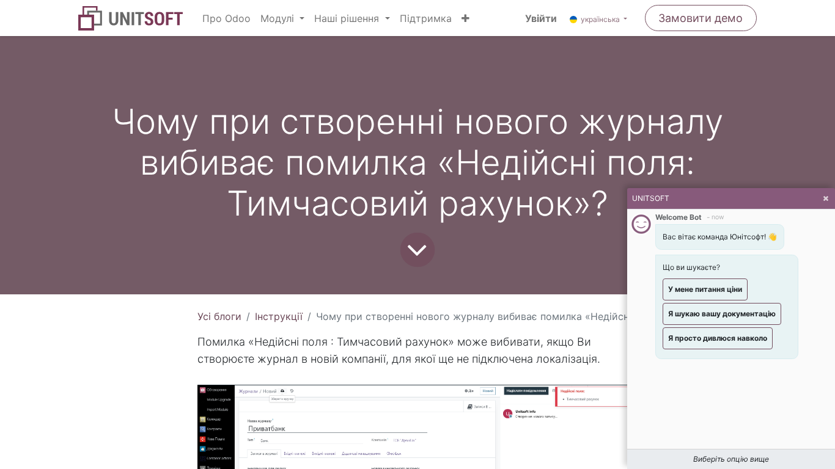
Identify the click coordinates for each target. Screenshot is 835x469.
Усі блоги (219, 316)
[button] (465, 18)
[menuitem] (226, 18)
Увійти (541, 18)
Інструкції (279, 316)
